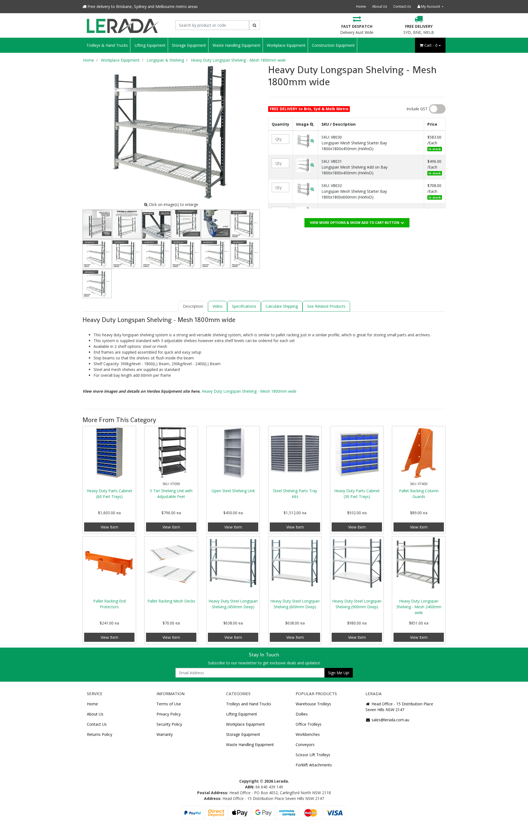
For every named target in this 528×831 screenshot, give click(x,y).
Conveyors (305, 744)
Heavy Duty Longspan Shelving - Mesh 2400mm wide (418, 606)
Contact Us (402, 6)
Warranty (164, 734)
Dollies (302, 714)
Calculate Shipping (282, 306)
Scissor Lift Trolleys (313, 754)
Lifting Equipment (150, 45)
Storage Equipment (189, 45)
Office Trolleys (308, 724)
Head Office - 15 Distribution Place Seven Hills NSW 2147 (399, 706)
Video (217, 306)
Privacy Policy (168, 714)
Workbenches (308, 734)
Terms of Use (168, 703)
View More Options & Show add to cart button (354, 222)
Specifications (244, 306)
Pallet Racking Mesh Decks (171, 601)
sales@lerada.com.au (389, 719)
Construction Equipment (333, 45)
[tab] (193, 306)
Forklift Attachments (314, 764)
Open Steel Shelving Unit (233, 490)
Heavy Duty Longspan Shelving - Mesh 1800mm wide (249, 391)
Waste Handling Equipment (236, 45)
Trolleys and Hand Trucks (248, 703)
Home (361, 6)
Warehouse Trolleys (313, 703)
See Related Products (326, 306)
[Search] (254, 25)
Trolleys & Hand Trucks (107, 45)
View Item (109, 527)
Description (193, 306)
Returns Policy (99, 734)
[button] (305, 140)
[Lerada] (122, 25)
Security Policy (169, 724)
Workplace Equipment (286, 45)
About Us (379, 6)
